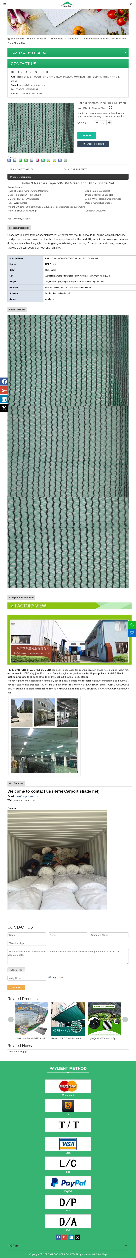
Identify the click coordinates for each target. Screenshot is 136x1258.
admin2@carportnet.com (32, 85)
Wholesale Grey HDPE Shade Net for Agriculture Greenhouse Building (31, 1038)
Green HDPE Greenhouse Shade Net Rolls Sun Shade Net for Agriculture (68, 1038)
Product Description (20, 177)
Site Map (102, 1254)
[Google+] (4, 390)
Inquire (87, 135)
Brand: (67, 169)
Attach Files (16, 969)
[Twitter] (4, 408)
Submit (16, 987)
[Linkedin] (4, 399)
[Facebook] (4, 382)
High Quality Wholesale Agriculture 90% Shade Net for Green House (104, 1038)
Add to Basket (95, 143)
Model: (13, 169)
